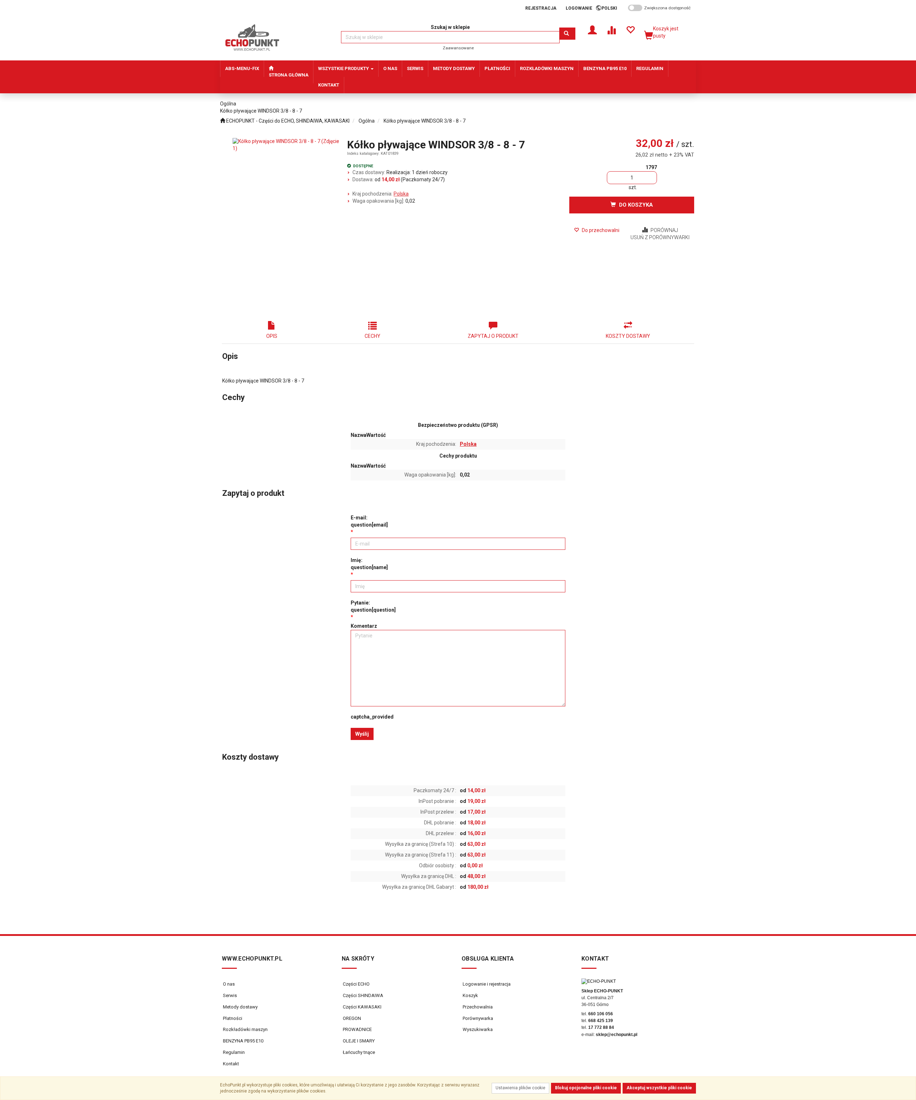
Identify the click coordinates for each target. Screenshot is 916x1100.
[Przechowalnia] (630, 29)
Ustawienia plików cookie (520, 1087)
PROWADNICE (357, 1029)
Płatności (232, 1018)
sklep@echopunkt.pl (616, 1034)
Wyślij (362, 734)
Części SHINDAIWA (362, 995)
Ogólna (367, 121)
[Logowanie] (592, 29)
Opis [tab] (271, 336)
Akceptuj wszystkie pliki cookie (659, 1087)
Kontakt (231, 1063)
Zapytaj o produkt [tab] (493, 336)
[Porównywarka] (611, 29)
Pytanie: (373, 606)
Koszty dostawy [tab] (628, 336)
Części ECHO (356, 984)
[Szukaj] (567, 34)
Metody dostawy (240, 1007)
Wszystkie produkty (344, 68)
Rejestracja (540, 8)
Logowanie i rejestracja (486, 984)
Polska (401, 194)
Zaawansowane (458, 47)
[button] (611, 8)
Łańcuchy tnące (358, 1052)
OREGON (351, 1018)
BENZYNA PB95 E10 (243, 1041)
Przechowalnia (477, 1007)
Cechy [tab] (372, 336)
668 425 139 (600, 1020)
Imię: (369, 563)
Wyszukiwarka (477, 1029)
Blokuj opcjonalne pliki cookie (586, 1087)
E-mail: (369, 521)
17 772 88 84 (601, 1027)
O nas (229, 984)
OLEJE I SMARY (358, 1041)
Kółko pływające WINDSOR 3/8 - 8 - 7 (425, 121)
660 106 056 (600, 1013)
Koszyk (470, 995)
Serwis (230, 995)
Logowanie (579, 8)
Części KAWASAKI (361, 1007)
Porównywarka (477, 1018)
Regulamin (234, 1052)
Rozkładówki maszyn (245, 1029)
